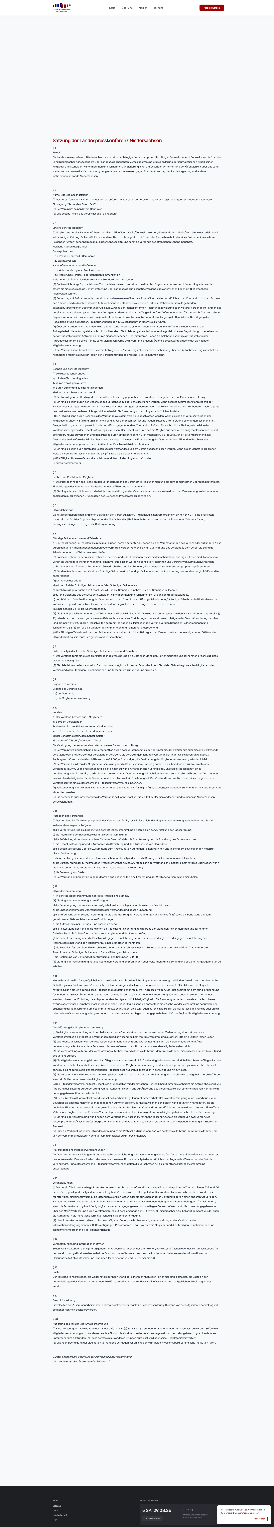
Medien (143, 7)
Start (112, 7)
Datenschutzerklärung (243, 1513)
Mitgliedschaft (60, 1515)
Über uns (126, 7)
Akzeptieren (259, 1519)
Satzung (57, 1506)
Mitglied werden (212, 8)
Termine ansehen (152, 1518)
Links (55, 1510)
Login (55, 1519)
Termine (158, 7)
